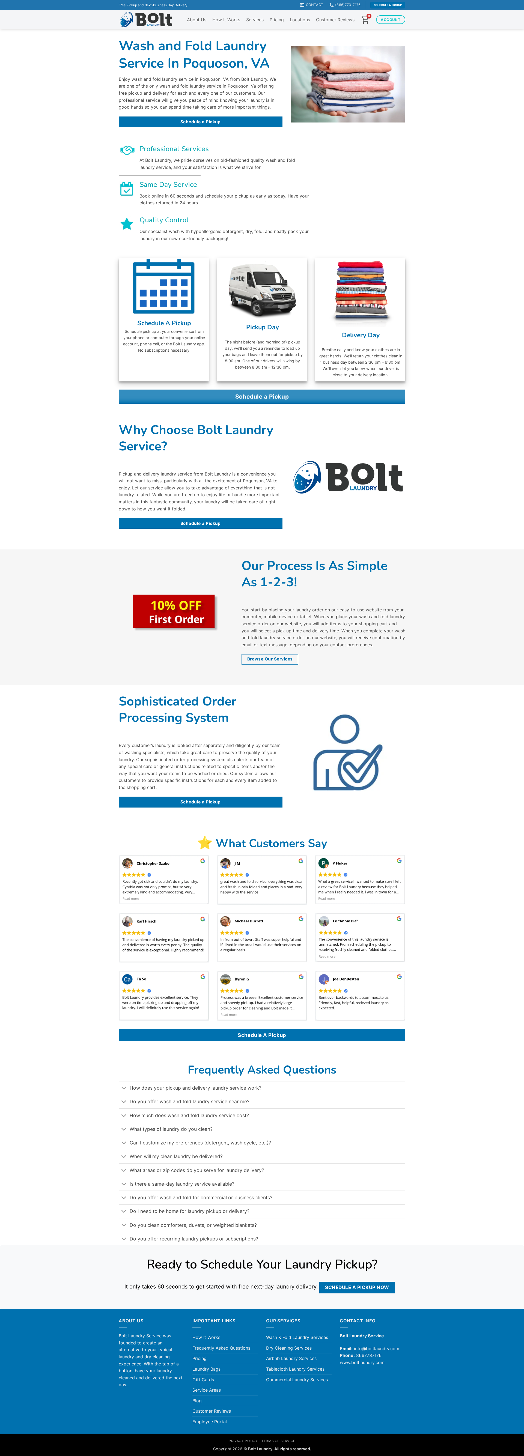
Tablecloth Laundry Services (295, 1369)
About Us (196, 19)
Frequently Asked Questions (221, 1348)
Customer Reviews (335, 19)
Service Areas (206, 1390)
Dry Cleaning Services (289, 1348)
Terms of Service (278, 1441)
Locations (300, 19)
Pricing (277, 19)
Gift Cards (203, 1379)
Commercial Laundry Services (297, 1379)
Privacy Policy (243, 1441)
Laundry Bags (206, 1369)
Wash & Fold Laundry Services (297, 1337)
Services (255, 19)
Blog (197, 1400)
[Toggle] (124, 1089)
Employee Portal (209, 1421)
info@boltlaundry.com (376, 1348)
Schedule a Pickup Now (357, 1287)
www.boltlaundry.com (362, 1362)
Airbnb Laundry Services (291, 1358)
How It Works (226, 19)
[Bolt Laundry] (146, 19)
